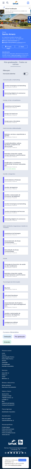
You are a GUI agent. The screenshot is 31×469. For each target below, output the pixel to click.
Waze (22, 46)
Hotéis (3, 376)
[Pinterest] (14, 453)
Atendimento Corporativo (8, 411)
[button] (3, 2)
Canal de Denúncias (7, 420)
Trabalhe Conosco (6, 397)
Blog (3, 401)
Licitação (4, 399)
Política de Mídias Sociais (8, 432)
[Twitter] (25, 453)
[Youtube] (11, 453)
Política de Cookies (7, 431)
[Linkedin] (8, 453)
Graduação (7, 336)
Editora (4, 374)
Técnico (4, 355)
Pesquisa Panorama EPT (8, 405)
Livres (3, 353)
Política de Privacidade (8, 429)
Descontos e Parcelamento (9, 387)
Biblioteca (4, 378)
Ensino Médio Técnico (7, 358)
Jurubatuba (19, 42)
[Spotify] (17, 453)
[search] (7, 2)
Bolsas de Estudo (6, 385)
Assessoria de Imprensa (8, 403)
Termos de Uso (6, 434)
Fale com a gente (16, 55)
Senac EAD (4, 373)
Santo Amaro (8, 34)
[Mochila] (28, 3)
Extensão (7, 342)
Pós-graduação (20, 336)
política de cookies (16, 465)
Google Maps (9, 47)
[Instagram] (5, 453)
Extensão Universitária (8, 366)
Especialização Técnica (8, 357)
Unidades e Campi (6, 395)
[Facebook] (22, 453)
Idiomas (4, 360)
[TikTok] (19, 453)
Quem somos (5, 394)
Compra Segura (6, 427)
